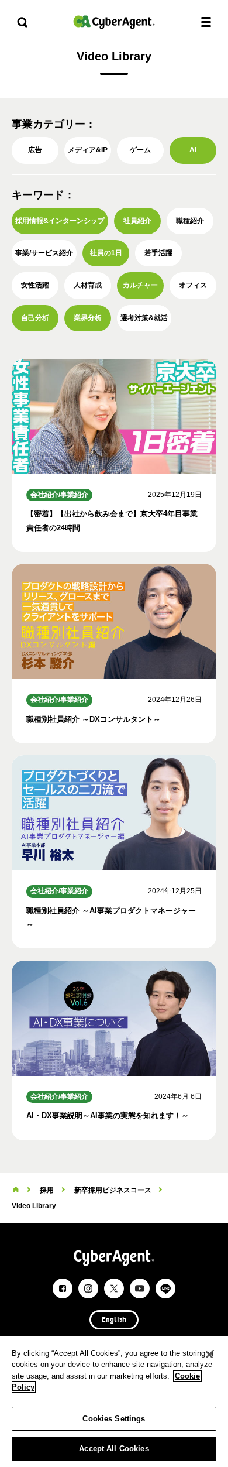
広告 (35, 150)
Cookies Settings (113, 1418)
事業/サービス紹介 (44, 253)
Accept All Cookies (113, 1448)
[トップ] (16, 1190)
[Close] (209, 1354)
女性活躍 (35, 285)
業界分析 (88, 318)
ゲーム (140, 150)
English (114, 1320)
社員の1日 (106, 253)
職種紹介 (190, 221)
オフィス (193, 285)
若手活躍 (158, 253)
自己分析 (35, 318)
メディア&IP (88, 150)
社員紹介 (137, 221)
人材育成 (88, 285)
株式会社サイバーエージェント (114, 22)
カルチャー (140, 285)
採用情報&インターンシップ (60, 221)
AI (192, 150)
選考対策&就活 (144, 318)
